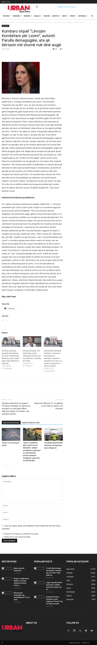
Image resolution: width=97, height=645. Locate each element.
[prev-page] (3, 465)
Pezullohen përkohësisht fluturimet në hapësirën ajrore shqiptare (53, 445)
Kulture (47, 16)
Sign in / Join (6, 2)
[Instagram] (74, 631)
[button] (92, 16)
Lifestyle (55, 16)
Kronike (27, 16)
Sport (72, 16)
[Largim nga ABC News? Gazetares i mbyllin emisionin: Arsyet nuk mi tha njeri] (39, 585)
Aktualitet (11, 22)
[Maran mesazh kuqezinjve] (7, 570)
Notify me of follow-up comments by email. (21, 534)
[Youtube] (92, 631)
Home (4, 22)
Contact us (85, 643)
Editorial (82, 16)
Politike (6, 16)
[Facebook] (19, 54)
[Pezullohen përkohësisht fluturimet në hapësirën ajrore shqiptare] (53, 434)
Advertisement (74, 643)
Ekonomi (16, 16)
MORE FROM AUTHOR (31, 423)
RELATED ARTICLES (11, 423)
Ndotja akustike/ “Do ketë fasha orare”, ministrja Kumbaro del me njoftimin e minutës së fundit (32, 356)
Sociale (37, 16)
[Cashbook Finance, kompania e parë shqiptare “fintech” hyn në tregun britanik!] (39, 597)
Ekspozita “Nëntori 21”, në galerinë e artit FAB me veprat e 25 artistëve (48, 406)
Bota (64, 16)
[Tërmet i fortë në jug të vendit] (11, 434)
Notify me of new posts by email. (17, 537)
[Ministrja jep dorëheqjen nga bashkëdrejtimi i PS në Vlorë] (7, 595)
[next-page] (7, 465)
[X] (25, 54)
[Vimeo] (86, 631)
